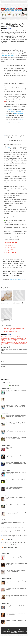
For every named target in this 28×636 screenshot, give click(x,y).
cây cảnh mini (18, 339)
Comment (3, 366)
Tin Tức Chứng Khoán (10, 247)
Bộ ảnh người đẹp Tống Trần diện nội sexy (15, 498)
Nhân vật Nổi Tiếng (9, 245)
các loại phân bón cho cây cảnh (7, 336)
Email (2, 357)
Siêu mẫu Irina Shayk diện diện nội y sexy (16, 620)
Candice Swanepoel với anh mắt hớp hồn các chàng (16, 606)
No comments (4, 21)
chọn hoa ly (9, 147)
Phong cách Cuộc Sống (10, 242)
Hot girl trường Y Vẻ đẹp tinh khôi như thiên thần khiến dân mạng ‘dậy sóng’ (15, 406)
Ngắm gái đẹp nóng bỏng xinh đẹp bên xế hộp (16, 448)
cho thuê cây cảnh (21, 342)
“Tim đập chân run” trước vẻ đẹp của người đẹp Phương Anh (15, 571)
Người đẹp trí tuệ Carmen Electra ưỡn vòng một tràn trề (15, 614)
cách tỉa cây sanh (17, 338)
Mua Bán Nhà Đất (8, 540)
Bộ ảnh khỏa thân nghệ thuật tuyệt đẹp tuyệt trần (16, 505)
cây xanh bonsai (13, 342)
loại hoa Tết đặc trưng (8, 55)
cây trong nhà (7, 342)
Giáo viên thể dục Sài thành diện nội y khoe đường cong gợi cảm (15, 488)
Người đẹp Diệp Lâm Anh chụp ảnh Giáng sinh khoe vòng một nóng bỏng (16, 556)
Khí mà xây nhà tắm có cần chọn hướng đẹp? (12, 527)
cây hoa (2, 342)
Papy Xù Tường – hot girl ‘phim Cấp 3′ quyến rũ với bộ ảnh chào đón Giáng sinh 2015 (16, 423)
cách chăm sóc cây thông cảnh (20, 336)
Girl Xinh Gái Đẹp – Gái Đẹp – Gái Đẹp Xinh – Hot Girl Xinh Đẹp (16, 632)
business (8, 109)
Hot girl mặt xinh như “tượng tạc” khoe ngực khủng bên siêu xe (16, 455)
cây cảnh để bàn (22, 340)
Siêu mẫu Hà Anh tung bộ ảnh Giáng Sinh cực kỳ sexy (16, 564)
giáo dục (12, 111)
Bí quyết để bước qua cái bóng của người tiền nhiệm (12, 523)
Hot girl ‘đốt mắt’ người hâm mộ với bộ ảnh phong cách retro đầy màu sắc (16, 416)
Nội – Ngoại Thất (8, 250)
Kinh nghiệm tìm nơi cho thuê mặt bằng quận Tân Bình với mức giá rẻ (13, 531)
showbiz (12, 123)
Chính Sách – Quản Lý (10, 252)
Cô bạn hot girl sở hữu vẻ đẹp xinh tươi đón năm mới (16, 391)
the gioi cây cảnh (18, 343)
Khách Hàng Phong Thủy (10, 547)
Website (2, 361)
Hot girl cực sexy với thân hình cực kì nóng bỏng (15, 398)
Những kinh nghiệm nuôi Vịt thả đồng (12, 331)
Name (2, 352)
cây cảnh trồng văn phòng (14, 340)
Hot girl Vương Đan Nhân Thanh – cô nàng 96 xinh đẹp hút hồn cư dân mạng (16, 463)
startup (19, 111)
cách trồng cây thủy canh (10, 339)
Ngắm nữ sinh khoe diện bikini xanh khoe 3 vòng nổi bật (16, 473)
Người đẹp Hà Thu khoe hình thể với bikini (15, 480)
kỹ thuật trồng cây (10, 343)
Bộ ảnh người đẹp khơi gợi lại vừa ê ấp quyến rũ (16, 581)
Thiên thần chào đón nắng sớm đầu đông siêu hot (16, 589)
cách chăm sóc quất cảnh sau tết (7, 338)
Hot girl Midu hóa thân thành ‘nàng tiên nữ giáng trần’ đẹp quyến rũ (16, 438)
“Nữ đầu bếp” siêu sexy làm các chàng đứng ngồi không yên (16, 512)
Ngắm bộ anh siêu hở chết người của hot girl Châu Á (16, 596)
